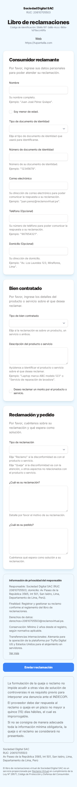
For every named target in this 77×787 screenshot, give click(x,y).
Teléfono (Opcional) (21, 211)
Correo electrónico (20, 178)
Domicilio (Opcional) (21, 243)
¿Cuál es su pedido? (21, 524)
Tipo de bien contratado (24, 315)
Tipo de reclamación (21, 442)
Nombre (14, 82)
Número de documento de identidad (31, 149)
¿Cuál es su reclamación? (24, 482)
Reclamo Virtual (40, 771)
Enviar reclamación (38, 667)
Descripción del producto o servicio (30, 343)
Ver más (14, 653)
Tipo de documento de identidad (29, 121)
